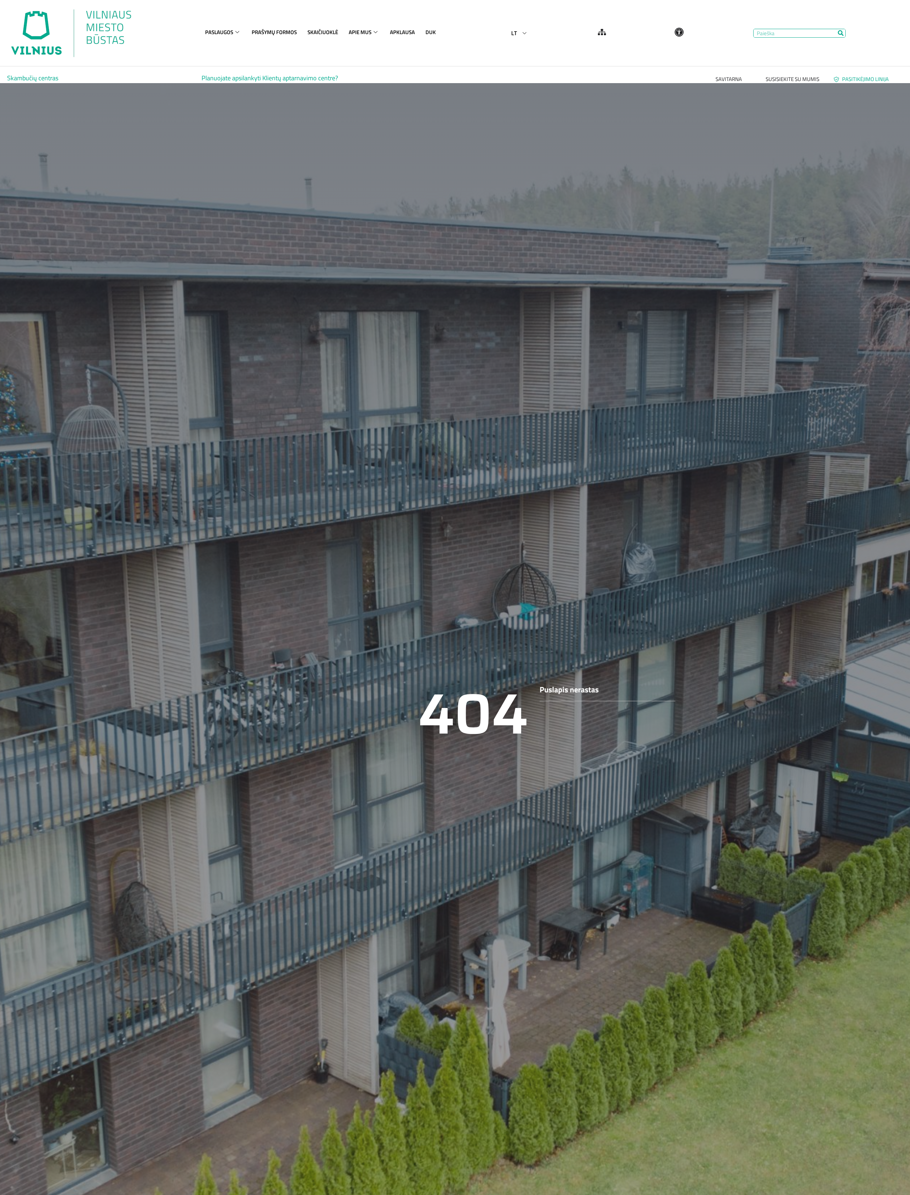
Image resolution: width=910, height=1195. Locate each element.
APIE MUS (360, 32)
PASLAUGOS (219, 32)
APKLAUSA (402, 32)
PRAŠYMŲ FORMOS (274, 32)
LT (514, 33)
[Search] (840, 33)
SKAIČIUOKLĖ (322, 32)
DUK (430, 32)
